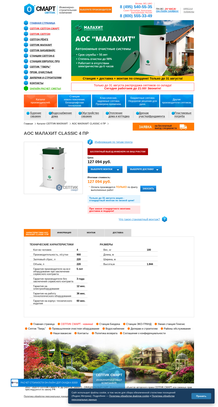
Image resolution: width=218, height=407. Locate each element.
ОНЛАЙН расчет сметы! (45, 88)
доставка (118, 233)
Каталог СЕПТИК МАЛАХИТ (52, 123)
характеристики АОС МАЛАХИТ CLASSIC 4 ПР (37, 233)
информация (64, 233)
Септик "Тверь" (40, 66)
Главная (28, 123)
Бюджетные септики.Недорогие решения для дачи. (142, 100)
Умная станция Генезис (171, 324)
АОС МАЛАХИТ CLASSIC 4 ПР (89, 123)
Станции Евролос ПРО (45, 61)
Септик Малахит (41, 45)
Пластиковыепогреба (182, 115)
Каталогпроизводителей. (40, 101)
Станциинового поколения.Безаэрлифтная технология (74, 101)
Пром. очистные (41, 72)
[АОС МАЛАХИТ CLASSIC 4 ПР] (53, 168)
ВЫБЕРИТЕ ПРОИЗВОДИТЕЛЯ (95, 10)
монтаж (91, 233)
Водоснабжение (115, 328)
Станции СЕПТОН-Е (42, 55)
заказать (148, 188)
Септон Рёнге (39, 39)
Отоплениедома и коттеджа (118, 115)
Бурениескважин (35, 115)
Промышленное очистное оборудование (75, 328)
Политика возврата (106, 333)
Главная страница (42, 23)
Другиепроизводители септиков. (177, 101)
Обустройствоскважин (90, 115)
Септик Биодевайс (42, 50)
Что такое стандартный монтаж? (139, 219)
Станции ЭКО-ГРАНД (138, 324)
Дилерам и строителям (45, 77)
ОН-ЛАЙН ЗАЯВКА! (167, 11)
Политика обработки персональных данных (46, 396)
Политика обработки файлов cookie (129, 396)
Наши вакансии (62, 333)
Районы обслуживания (177, 328)
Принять (201, 396)
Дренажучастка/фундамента (152, 115)
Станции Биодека (109, 324)
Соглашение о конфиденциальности (144, 333)
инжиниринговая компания (109, 378)
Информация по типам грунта (114, 142)
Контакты (36, 83)
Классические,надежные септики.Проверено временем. (108, 100)
